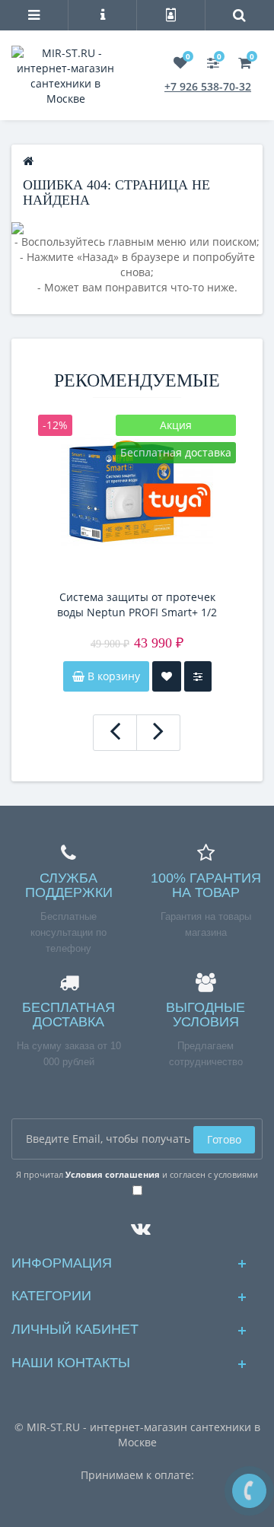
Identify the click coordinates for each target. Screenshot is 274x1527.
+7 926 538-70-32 (207, 86)
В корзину (112, 676)
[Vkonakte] (137, 1224)
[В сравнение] (198, 676)
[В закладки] (166, 676)
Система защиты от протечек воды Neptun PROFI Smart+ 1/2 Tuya (137, 605)
